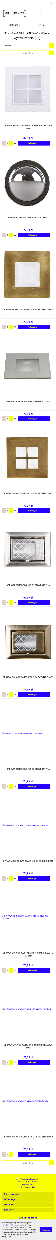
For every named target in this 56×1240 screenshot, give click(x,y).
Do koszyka (32, 143)
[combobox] (28, 45)
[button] (28, 1194)
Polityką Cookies (8, 1225)
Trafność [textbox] (7, 46)
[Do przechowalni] (53, 143)
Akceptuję (46, 1230)
